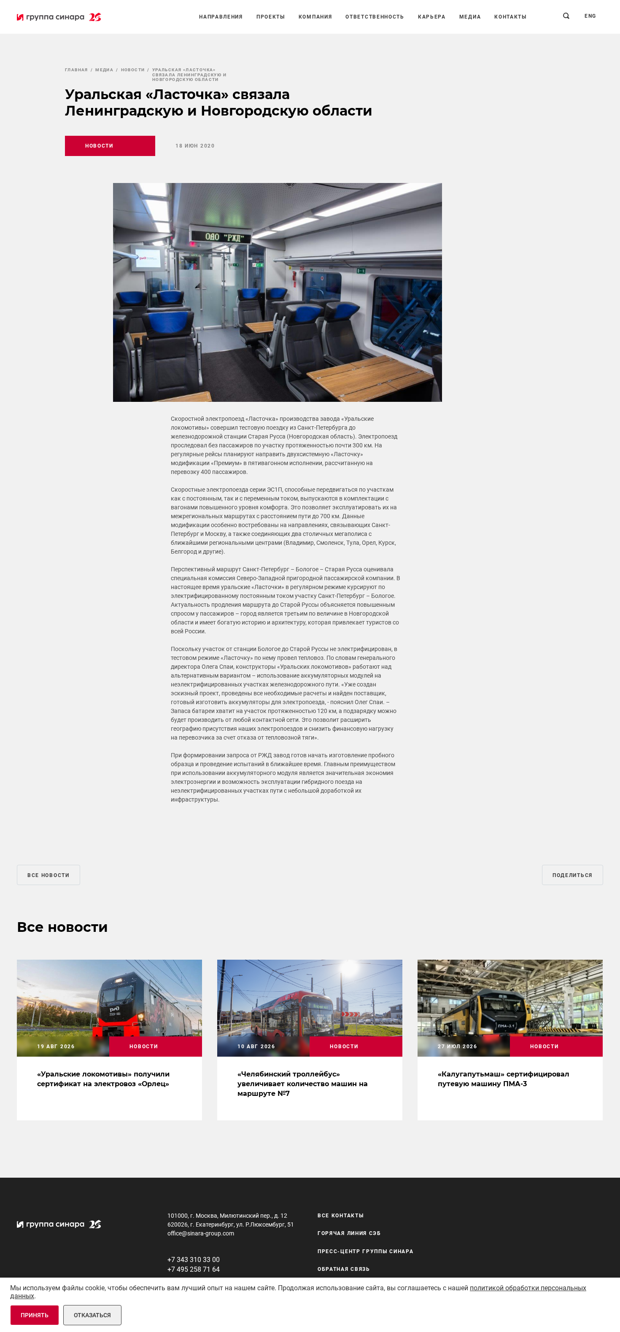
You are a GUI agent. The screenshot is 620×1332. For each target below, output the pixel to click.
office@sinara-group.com (200, 1233)
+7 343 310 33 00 (193, 1260)
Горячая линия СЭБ (349, 1233)
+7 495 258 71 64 (193, 1269)
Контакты (510, 17)
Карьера (432, 17)
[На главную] (59, 17)
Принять (35, 1315)
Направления (221, 17)
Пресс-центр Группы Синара (366, 1251)
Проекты (270, 17)
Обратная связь (344, 1269)
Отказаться (92, 1315)
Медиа (470, 17)
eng (590, 16)
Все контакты (341, 1216)
